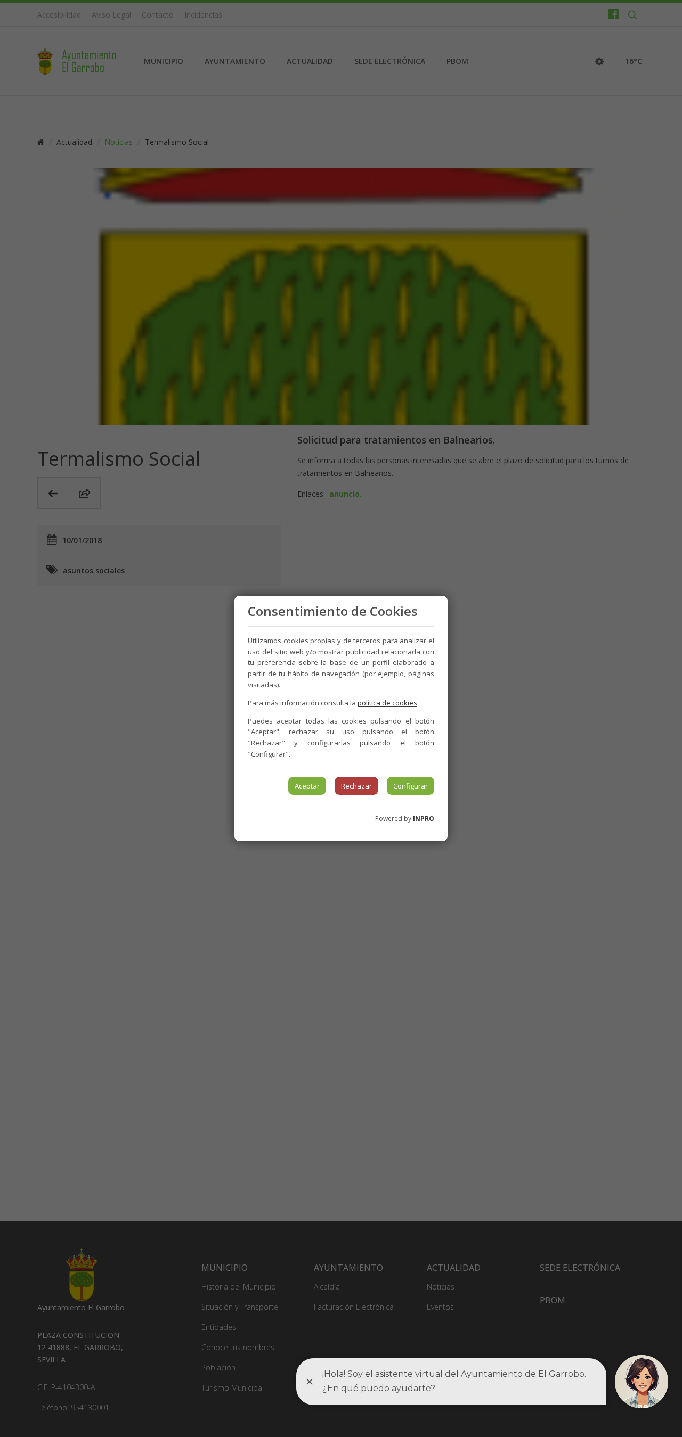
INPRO (423, 818)
